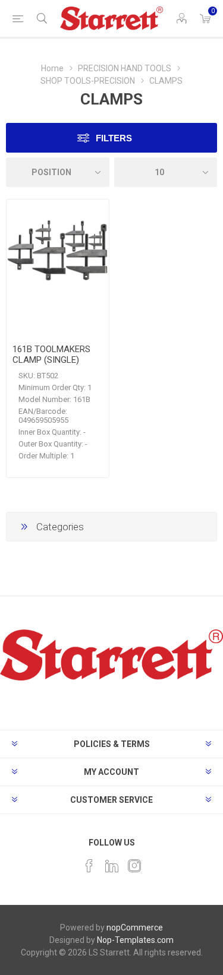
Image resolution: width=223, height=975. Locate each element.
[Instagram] (134, 865)
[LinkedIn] (111, 865)
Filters (114, 138)
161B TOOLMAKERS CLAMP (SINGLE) (51, 354)
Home (52, 68)
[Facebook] (89, 865)
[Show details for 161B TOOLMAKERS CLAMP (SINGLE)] (58, 251)
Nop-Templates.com (135, 940)
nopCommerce (134, 927)
